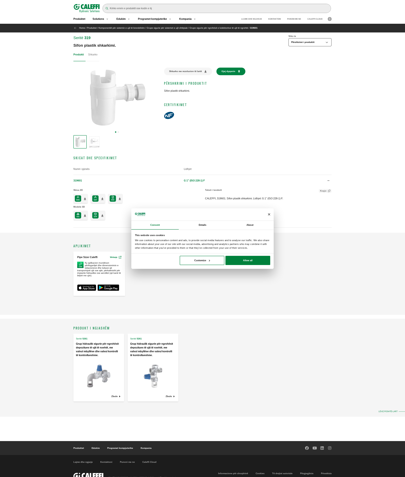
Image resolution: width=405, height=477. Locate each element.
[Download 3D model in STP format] (101, 215)
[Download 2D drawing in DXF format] (101, 198)
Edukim (96, 448)
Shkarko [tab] (92, 54)
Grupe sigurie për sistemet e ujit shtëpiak (167, 28)
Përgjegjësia (306, 473)
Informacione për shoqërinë (233, 473)
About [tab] (249, 224)
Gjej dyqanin (228, 71)
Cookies (260, 473)
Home (82, 28)
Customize (200, 260)
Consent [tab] (155, 224)
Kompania (146, 448)
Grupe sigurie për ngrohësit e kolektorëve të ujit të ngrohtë (219, 28)
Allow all (247, 260)
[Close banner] (269, 214)
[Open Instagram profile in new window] (330, 448)
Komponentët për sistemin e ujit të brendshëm (122, 28)
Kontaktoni (274, 19)
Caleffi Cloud (315, 19)
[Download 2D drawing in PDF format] (118, 198)
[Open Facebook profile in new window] (307, 448)
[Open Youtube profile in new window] (315, 448)
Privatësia (326, 473)
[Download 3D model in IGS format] (83, 215)
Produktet (79, 19)
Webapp (113, 257)
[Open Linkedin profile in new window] (322, 448)
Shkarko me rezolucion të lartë (185, 71)
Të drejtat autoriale (282, 473)
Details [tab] (202, 224)
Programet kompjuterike (120, 448)
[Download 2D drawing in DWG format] (83, 198)
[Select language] (330, 19)
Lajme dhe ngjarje (251, 19)
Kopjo (323, 191)
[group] (80, 142)
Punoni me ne (294, 19)
